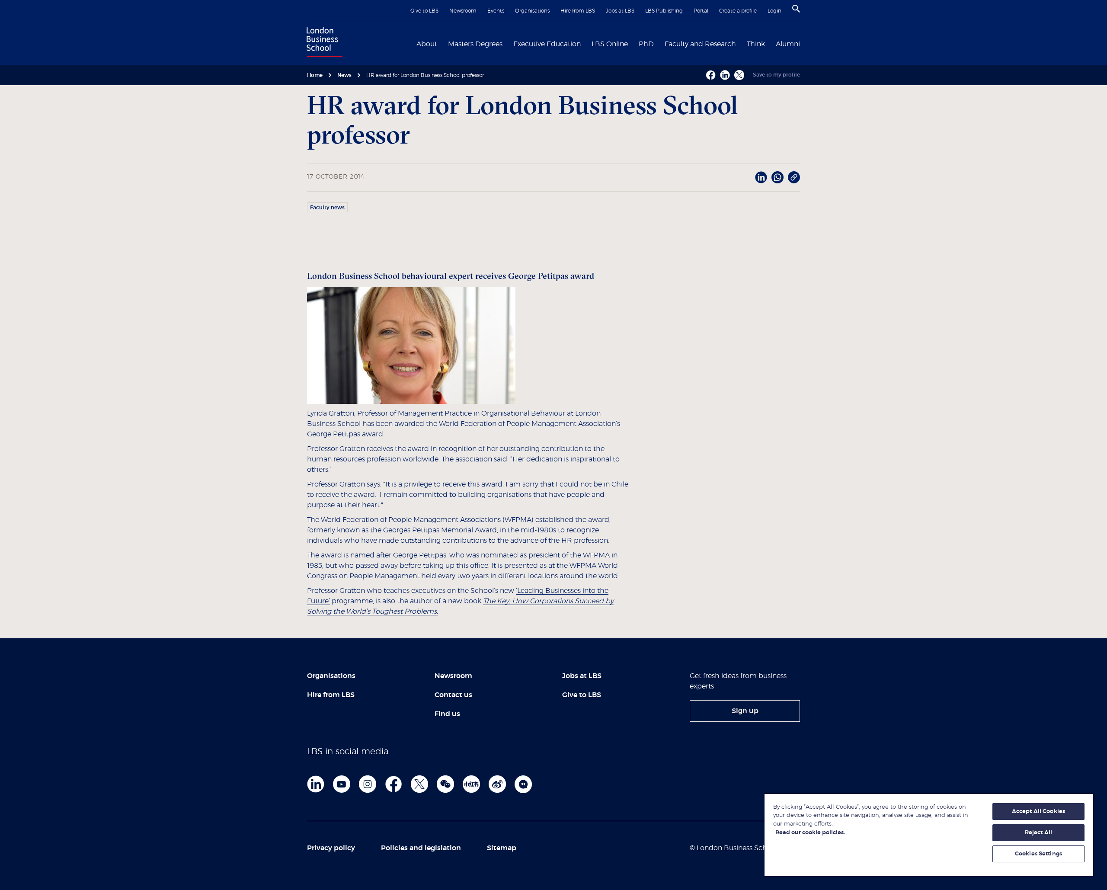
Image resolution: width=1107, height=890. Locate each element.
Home (315, 75)
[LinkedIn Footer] (315, 784)
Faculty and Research (700, 44)
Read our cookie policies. (810, 833)
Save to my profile (776, 74)
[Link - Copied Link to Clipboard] (794, 177)
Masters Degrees (475, 44)
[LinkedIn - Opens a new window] (761, 177)
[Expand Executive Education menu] (586, 43)
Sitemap (501, 848)
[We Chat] (445, 784)
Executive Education (547, 44)
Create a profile (738, 10)
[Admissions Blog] (523, 784)
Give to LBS (424, 10)
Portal (701, 10)
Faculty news (327, 207)
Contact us (453, 695)
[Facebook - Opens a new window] (711, 75)
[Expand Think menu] (770, 43)
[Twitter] (419, 784)
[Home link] (322, 43)
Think (756, 44)
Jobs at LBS (620, 10)
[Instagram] (367, 784)
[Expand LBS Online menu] (633, 43)
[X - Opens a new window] (739, 75)
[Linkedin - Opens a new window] (725, 75)
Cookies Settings (1038, 854)
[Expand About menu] (442, 43)
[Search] (796, 9)
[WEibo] (497, 784)
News (344, 75)
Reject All (1038, 833)
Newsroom (463, 10)
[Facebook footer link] (393, 784)
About (426, 44)
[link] (745, 711)
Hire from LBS (577, 10)
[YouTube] (341, 784)
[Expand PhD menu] (659, 43)
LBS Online (610, 44)
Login (774, 10)
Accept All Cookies (1038, 811)
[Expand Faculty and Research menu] (741, 43)
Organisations (532, 10)
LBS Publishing (664, 10)
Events (495, 10)
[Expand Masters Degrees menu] (508, 43)
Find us (447, 714)
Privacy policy (331, 848)
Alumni (788, 44)
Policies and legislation (421, 848)
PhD (646, 44)
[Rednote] (471, 784)
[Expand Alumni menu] (805, 43)
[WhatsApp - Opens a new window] (777, 177)
